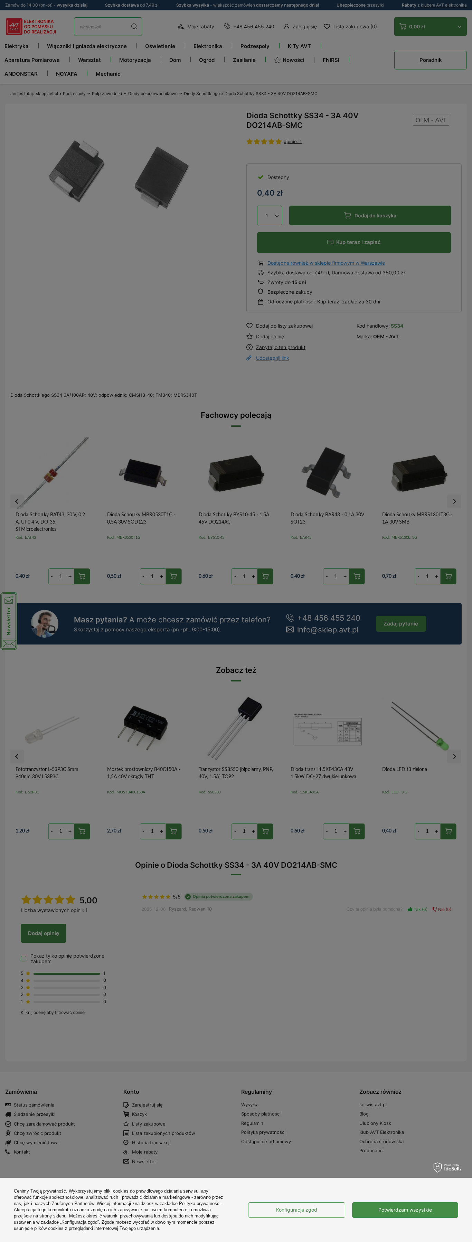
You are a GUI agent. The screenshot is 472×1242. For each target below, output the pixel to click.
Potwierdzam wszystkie (405, 1210)
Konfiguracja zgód (296, 1210)
